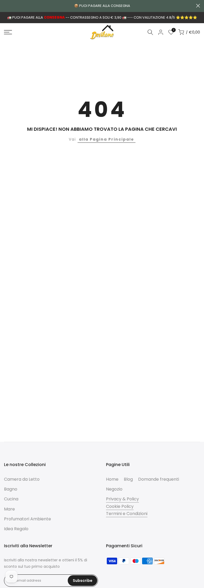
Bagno (10, 489)
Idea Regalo (16, 529)
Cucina (11, 499)
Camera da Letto (22, 479)
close (6, 6)
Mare (9, 509)
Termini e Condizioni (126, 514)
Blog (128, 479)
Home (112, 479)
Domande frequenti (158, 479)
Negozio (114, 489)
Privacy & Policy (122, 499)
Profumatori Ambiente (27, 519)
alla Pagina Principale (106, 139)
